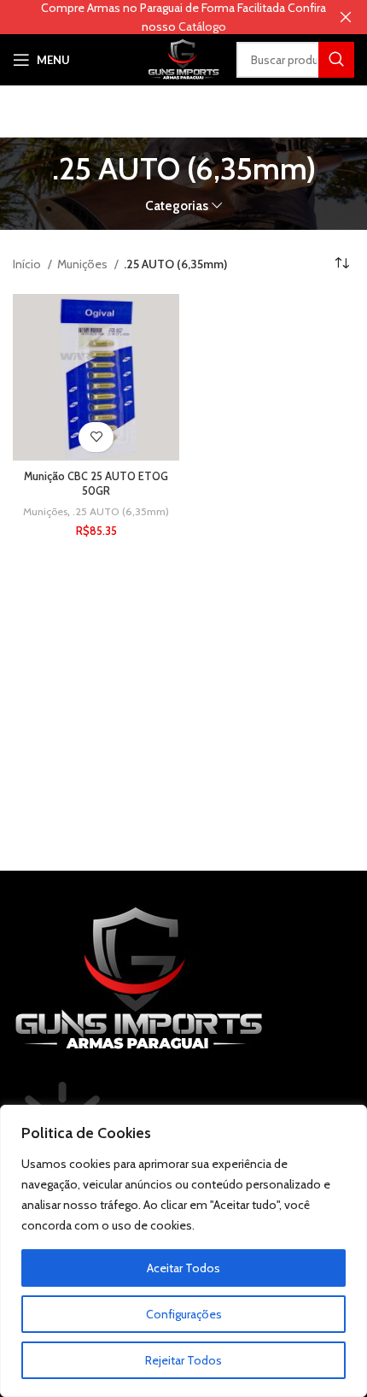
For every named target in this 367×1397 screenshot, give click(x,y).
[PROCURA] (336, 60)
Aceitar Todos (183, 1268)
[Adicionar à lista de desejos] (96, 437)
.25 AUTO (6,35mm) (121, 511)
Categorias (176, 205)
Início (28, 264)
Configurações (184, 1314)
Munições (83, 264)
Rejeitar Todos (183, 1360)
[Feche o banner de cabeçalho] (345, 17)
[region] (183, 1251)
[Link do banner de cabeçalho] (158, 17)
